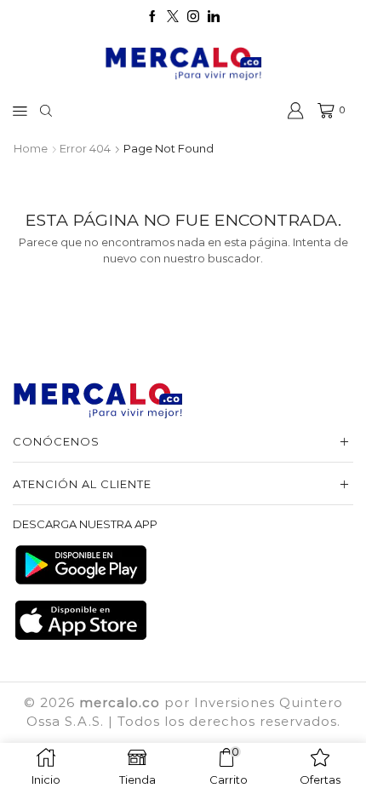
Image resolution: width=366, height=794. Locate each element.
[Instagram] (193, 17)
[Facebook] (152, 17)
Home (31, 148)
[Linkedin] (214, 17)
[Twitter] (173, 17)
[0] (320, 110)
